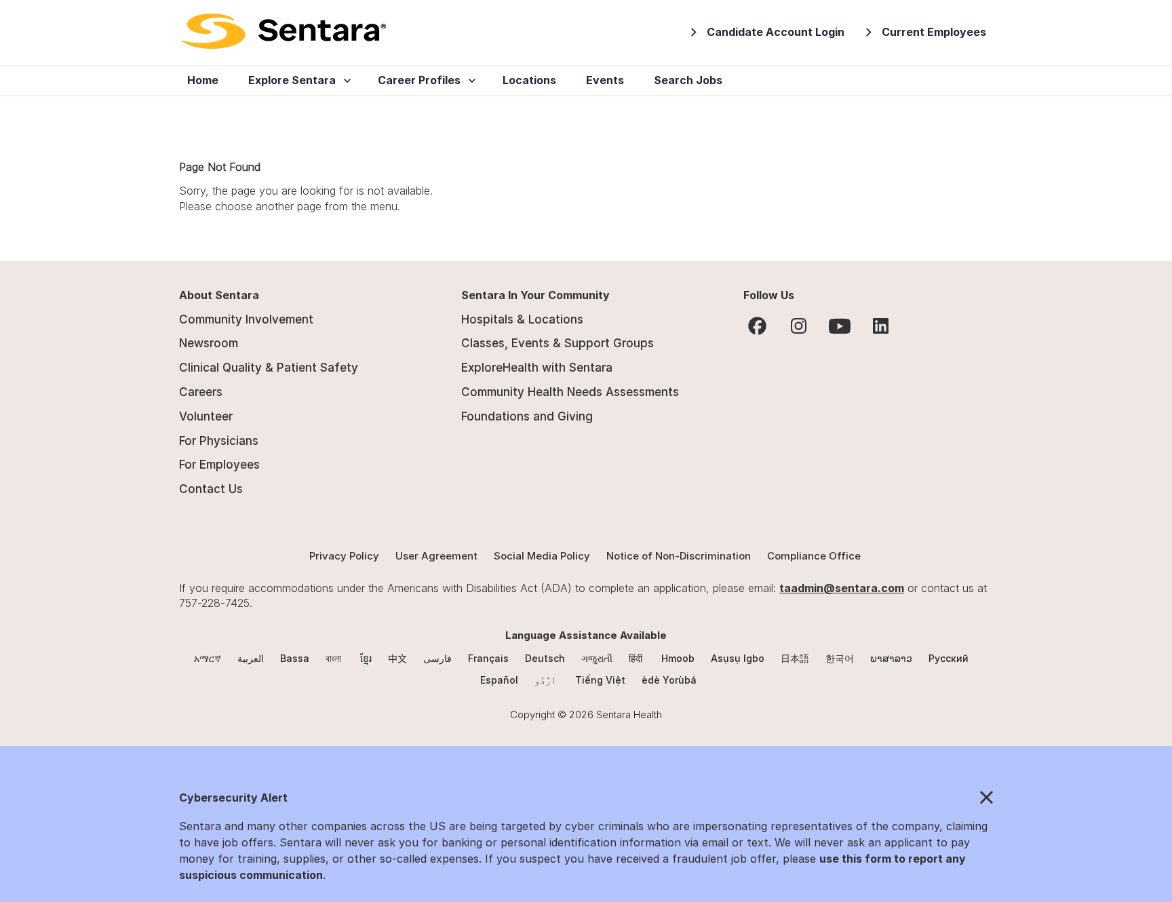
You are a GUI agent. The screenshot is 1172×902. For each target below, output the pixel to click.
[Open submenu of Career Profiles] (469, 81)
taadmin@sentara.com (841, 588)
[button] (586, 798)
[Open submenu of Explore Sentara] (344, 81)
